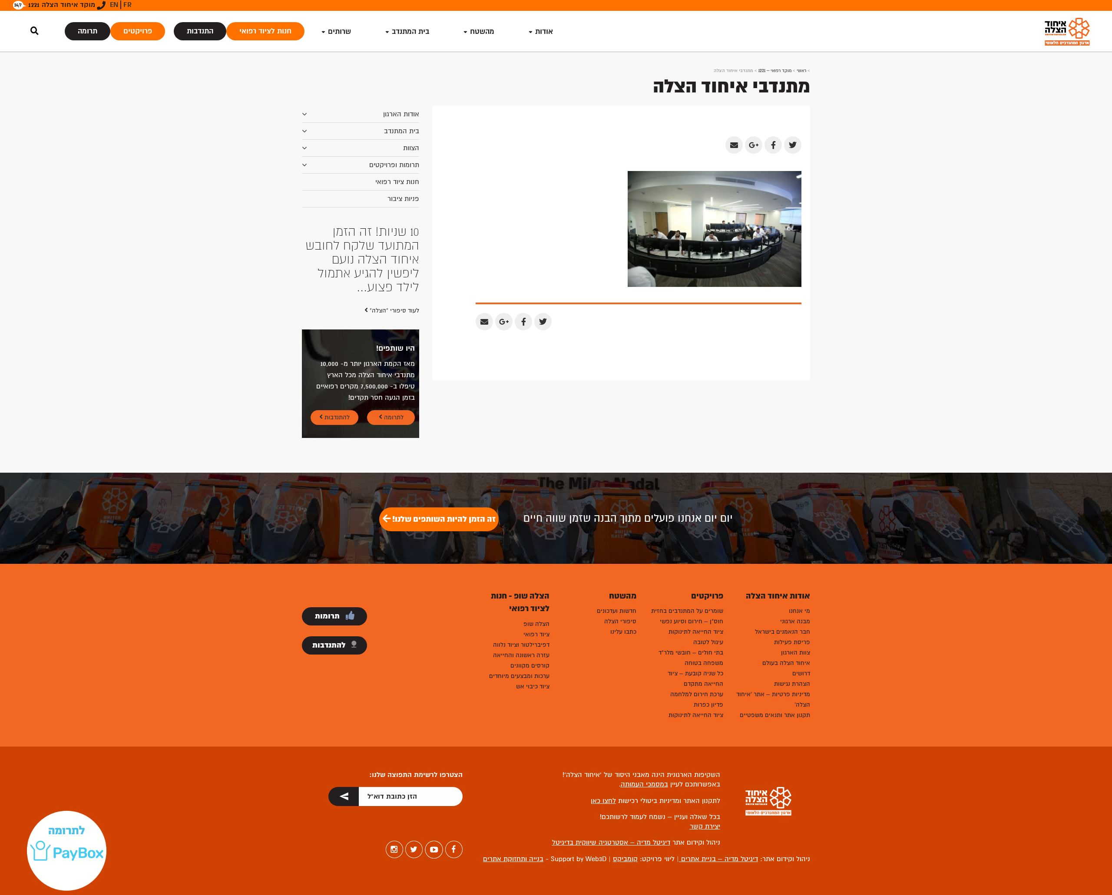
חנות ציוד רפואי (397, 182)
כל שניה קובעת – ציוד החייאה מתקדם (695, 679)
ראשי (801, 70)
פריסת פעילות (792, 642)
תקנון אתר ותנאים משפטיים (775, 715)
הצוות (411, 148)
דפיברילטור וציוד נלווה (521, 644)
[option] (360, 259)
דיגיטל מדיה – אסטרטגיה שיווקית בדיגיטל (611, 842)
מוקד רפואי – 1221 (774, 70)
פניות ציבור (403, 198)
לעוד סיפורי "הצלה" (393, 310)
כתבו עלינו (623, 631)
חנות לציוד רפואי (265, 31)
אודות (544, 31)
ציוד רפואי (536, 634)
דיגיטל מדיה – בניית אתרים (718, 859)
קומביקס (625, 859)
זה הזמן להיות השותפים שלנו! (443, 519)
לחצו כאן (603, 800)
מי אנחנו (799, 611)
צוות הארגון (795, 652)
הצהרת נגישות (792, 684)
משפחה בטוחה (704, 663)
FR (127, 4)
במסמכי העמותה (644, 784)
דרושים (801, 673)
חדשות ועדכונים (616, 611)
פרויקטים (137, 31)
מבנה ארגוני (795, 621)
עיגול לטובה (708, 642)
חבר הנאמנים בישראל (782, 631)
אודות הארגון (401, 114)
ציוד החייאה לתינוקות (696, 631)
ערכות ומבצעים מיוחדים (519, 676)
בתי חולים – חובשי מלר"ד (691, 652)
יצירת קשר (705, 826)
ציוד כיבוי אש (532, 686)
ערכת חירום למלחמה (696, 694)
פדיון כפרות (708, 704)
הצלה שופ (536, 624)
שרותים (339, 31)
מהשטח (482, 31)
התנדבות (200, 31)
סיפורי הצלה (620, 621)
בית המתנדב (401, 131)
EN (114, 4)
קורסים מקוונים (529, 665)
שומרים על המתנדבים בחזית (687, 611)
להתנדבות (336, 417)
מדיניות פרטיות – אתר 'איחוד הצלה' (773, 699)
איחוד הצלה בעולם (786, 663)
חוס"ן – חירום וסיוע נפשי (691, 621)
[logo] (1067, 31)
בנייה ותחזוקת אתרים (513, 859)
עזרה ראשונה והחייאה (521, 655)
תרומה (87, 31)
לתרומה (393, 417)
